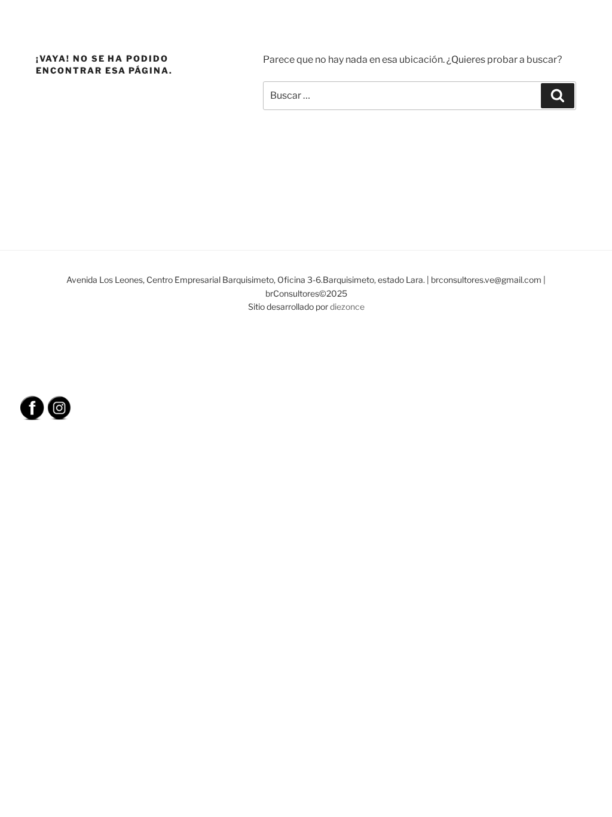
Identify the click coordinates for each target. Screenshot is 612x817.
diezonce (347, 306)
